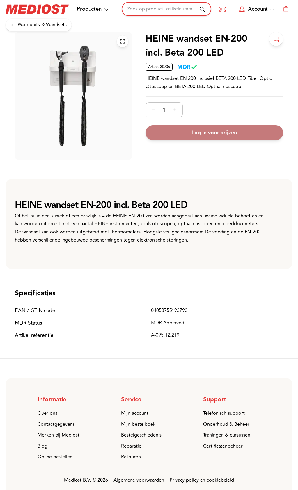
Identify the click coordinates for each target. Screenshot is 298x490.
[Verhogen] (175, 110)
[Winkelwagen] (285, 9)
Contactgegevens (56, 424)
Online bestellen (55, 457)
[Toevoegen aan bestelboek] (276, 39)
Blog (42, 446)
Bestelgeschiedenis (141, 435)
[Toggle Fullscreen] (122, 41)
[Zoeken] (202, 9)
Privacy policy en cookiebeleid (202, 480)
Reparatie (131, 446)
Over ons (47, 413)
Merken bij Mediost (58, 435)
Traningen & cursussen (226, 435)
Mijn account (134, 413)
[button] (63, 399)
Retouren (131, 457)
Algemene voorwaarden (138, 480)
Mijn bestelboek (138, 424)
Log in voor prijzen (214, 133)
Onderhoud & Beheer (226, 424)
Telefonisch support (223, 413)
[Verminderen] (153, 110)
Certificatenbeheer (222, 446)
